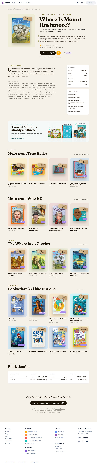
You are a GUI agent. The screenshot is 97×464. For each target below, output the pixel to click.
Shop (13, 2)
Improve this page (60, 409)
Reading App (58, 448)
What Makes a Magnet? (37, 183)
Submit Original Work (84, 434)
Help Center (8, 438)
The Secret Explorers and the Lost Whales (79, 319)
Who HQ (61, 29)
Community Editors (60, 451)
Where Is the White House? (56, 274)
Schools (28, 2)
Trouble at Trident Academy (14, 352)
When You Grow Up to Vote (38, 351)
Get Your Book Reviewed (85, 431)
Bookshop (58, 57)
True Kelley (51, 29)
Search (90, 2)
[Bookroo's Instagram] (79, 441)
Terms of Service (22, 462)
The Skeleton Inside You (58, 183)
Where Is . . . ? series (54, 32)
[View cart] (77, 3)
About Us (7, 431)
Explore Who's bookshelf (81, 199)
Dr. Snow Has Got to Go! (78, 351)
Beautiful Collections (30, 453)
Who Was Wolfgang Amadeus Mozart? (56, 229)
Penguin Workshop (42, 379)
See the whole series (83, 245)
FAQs (6, 436)
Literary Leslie (51, 412)
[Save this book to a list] (58, 53)
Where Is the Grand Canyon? (15, 274)
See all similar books (83, 290)
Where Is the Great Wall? (37, 274)
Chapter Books (19, 9)
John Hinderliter (80, 29)
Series (85, 176)
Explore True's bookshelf (81, 154)
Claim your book (57, 410)
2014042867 (81, 379)
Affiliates (7, 443)
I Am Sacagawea (34, 319)
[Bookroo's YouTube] (87, 441)
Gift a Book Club (29, 443)
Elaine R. (58, 412)
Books (20, 2)
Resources (58, 440)
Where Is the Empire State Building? (79, 274)
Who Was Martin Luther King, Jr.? (78, 229)
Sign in (82, 2)
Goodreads (47, 45)
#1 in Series (42, 312)
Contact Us (8, 441)
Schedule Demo (59, 437)
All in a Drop (12, 319)
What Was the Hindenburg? (33, 229)
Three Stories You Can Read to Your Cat (78, 184)
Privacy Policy (34, 462)
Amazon (51, 57)
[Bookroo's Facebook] (83, 441)
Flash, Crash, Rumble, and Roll (17, 184)
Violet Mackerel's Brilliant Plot (58, 319)
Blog (6, 434)
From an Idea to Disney (57, 351)
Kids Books (11, 9)
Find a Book (58, 446)
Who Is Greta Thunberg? (16, 228)
